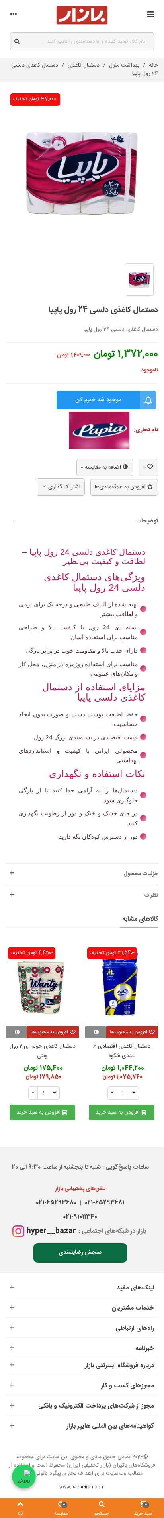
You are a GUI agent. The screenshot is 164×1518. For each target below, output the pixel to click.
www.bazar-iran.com (82, 1487)
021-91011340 (80, 1217)
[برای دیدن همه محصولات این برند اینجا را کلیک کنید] (99, 430)
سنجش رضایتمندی (80, 1252)
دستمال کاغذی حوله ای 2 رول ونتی (43, 1051)
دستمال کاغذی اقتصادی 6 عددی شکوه (121, 1051)
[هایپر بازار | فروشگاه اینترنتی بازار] (82, 15)
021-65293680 (56, 1203)
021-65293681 (102, 1203)
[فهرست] (150, 15)
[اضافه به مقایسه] (95, 1032)
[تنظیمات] (13, 15)
